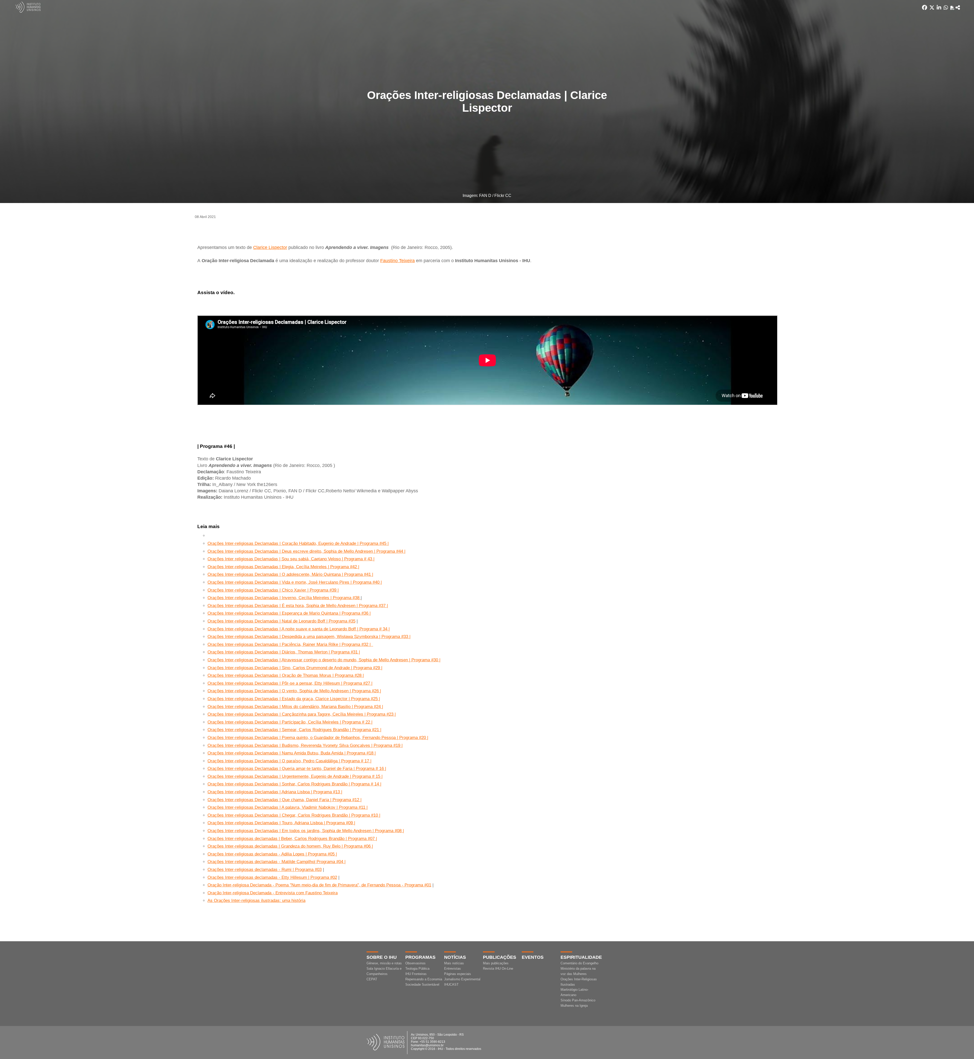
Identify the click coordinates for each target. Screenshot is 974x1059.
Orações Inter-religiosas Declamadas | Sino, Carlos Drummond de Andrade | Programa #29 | (294, 667)
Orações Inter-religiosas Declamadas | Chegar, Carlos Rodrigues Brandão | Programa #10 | (293, 815)
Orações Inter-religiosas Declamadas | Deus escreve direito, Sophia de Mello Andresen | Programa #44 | (306, 551)
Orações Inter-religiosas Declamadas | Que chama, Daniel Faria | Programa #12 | (284, 799)
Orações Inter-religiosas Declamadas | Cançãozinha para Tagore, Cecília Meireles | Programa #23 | (301, 714)
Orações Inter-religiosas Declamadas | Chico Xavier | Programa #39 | (273, 590)
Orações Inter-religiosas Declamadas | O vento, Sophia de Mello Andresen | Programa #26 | (294, 690)
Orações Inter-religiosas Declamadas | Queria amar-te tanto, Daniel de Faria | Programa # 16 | (296, 768)
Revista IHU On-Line (498, 968)
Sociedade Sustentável (422, 984)
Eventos (533, 957)
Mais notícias (454, 963)
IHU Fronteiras (416, 974)
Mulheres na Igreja (574, 1005)
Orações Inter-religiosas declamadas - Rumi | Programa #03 (264, 869)
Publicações (499, 957)
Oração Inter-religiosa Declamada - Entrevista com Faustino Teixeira (272, 892)
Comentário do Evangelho (579, 963)
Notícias (455, 957)
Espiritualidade (581, 957)
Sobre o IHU (382, 957)
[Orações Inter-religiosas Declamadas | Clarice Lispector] (957, 7)
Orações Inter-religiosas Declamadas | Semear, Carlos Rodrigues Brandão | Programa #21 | (294, 729)
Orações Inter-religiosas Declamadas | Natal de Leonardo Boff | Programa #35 (281, 621)
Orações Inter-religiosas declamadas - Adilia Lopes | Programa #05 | (272, 854)
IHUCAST (451, 984)
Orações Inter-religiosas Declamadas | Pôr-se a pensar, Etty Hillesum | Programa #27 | (289, 683)
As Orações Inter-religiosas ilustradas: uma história (256, 900)
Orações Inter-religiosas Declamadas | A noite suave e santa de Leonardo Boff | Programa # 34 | (298, 629)
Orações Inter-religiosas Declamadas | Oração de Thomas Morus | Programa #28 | (285, 675)
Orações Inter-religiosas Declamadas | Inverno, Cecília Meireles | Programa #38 (284, 597)
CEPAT (372, 979)
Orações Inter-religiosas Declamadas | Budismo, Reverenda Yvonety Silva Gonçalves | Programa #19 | (305, 745)
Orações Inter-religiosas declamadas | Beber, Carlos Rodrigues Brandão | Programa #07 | (292, 838)
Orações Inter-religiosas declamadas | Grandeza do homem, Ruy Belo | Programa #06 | (290, 846)
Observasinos (415, 963)
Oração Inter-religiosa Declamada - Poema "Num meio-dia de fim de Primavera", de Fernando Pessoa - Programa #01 (319, 885)
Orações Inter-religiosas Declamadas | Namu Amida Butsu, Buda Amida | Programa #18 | (291, 753)
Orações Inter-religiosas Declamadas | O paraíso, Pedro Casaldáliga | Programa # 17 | (289, 761)
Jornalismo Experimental (462, 979)
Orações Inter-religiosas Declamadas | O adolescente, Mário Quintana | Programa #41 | (290, 574)
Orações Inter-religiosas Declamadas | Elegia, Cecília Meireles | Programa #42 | (283, 566)
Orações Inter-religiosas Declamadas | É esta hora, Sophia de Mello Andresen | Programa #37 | (297, 605)
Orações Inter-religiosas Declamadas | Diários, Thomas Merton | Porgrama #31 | (283, 652)
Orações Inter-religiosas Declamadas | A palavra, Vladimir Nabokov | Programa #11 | (287, 807)
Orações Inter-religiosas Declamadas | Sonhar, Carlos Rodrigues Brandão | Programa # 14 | (294, 784)
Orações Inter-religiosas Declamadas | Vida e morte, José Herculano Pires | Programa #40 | (294, 582)
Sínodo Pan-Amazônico (578, 1000)
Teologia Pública (417, 968)
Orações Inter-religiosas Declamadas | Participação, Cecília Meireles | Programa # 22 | (289, 722)
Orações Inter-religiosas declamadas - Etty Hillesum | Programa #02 (272, 877)
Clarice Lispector (270, 247)
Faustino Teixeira (397, 260)
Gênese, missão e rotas (384, 963)
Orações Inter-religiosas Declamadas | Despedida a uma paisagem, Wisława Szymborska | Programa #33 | (308, 636)
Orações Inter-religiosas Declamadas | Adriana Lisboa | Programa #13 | (274, 791)
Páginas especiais (457, 974)
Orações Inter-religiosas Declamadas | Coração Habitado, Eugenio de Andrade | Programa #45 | (298, 543)
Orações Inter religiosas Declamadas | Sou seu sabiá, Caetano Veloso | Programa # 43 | (290, 559)
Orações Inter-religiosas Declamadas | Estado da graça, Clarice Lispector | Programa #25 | (293, 698)
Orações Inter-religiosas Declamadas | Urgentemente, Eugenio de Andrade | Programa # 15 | (294, 776)
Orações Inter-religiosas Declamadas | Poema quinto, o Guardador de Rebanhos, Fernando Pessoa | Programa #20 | (317, 737)
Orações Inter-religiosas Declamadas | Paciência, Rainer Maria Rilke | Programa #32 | (290, 644)
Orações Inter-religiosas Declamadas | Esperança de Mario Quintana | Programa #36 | (289, 613)
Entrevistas (452, 968)
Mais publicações (496, 963)
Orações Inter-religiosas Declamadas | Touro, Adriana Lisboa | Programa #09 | (281, 822)
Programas (420, 957)
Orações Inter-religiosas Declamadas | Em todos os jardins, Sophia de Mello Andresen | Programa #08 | (305, 830)
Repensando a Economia (423, 979)
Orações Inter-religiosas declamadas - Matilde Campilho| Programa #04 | (276, 861)
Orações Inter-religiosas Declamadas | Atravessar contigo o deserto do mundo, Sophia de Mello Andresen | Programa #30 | (323, 660)
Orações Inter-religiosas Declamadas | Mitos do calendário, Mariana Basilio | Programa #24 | (295, 706)
